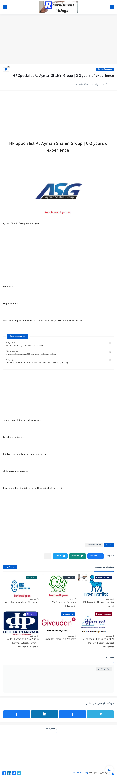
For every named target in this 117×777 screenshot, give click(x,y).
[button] (95, 556)
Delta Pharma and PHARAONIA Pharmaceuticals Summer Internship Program (23, 643)
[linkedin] (44, 714)
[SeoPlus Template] (113, 773)
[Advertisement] (58, 41)
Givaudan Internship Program (60, 639)
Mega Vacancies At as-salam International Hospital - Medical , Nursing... (38, 363)
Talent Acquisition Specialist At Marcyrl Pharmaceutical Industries (97, 643)
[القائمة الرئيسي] (112, 7)
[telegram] (100, 714)
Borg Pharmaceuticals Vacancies (21, 602)
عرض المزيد (10, 567)
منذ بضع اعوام (13, 342)
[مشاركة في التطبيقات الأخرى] (47, 556)
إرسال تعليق (104, 669)
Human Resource (105, 69)
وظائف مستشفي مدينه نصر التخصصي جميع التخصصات (31, 354)
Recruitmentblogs (81, 773)
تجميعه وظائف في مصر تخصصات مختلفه (24, 346)
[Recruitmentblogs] (58, 7)
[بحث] (5, 7)
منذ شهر (108, 599)
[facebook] (72, 714)
